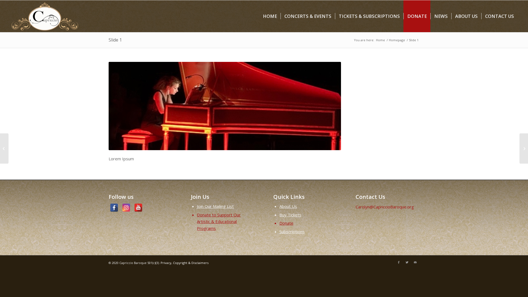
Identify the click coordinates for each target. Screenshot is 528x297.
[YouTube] (138, 208)
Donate (286, 223)
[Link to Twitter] (407, 262)
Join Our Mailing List (215, 206)
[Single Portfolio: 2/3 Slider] (4, 148)
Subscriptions (292, 231)
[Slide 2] (523, 148)
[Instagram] (126, 208)
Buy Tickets (290, 215)
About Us (288, 206)
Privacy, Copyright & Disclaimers (184, 263)
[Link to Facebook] (399, 262)
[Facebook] (114, 208)
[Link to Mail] (415, 262)
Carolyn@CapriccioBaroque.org (385, 207)
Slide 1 (115, 40)
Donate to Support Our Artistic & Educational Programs (219, 221)
